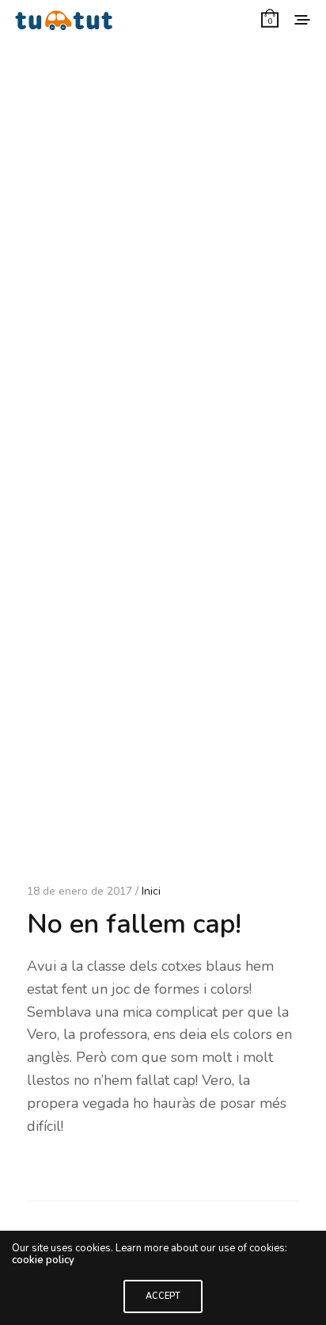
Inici (151, 891)
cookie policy (43, 1260)
